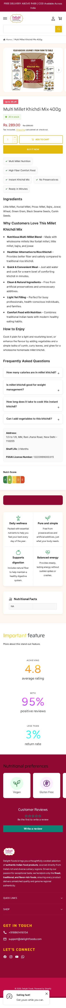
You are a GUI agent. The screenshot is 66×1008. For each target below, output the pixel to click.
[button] (5, 18)
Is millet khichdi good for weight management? (26, 387)
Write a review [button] (33, 828)
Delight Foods (27, 989)
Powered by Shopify (42, 989)
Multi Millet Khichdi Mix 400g (28, 39)
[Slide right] (58, 70)
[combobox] (33, 29)
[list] (33, 702)
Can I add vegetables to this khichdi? (29, 418)
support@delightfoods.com (25, 939)
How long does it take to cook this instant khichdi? (32, 404)
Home (9, 39)
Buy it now (33, 149)
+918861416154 (18, 932)
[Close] (46, 994)
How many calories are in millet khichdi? (31, 372)
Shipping (20, 129)
